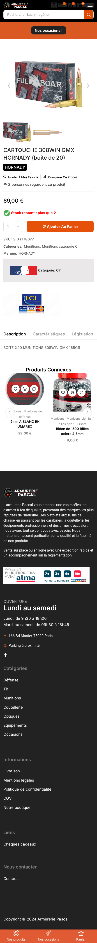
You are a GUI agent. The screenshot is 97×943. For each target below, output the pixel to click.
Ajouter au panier (25, 389)
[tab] (14, 335)
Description (14, 334)
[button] (54, 5)
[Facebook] (5, 655)
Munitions (32, 246)
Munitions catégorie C (60, 246)
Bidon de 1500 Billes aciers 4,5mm (72, 431)
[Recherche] (88, 14)
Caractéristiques (49, 334)
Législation (82, 334)
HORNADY (27, 253)
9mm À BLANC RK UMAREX (24, 424)
